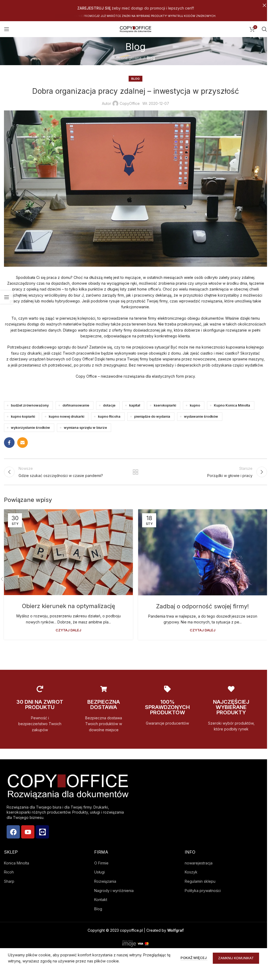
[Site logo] (135, 28)
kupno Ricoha (109, 416)
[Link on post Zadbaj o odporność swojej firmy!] (202, 552)
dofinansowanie (75, 405)
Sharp (9, 881)
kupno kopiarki (23, 416)
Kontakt (100, 899)
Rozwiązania (105, 881)
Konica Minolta (16, 863)
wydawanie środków (201, 416)
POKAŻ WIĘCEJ (193, 958)
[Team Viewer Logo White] (42, 831)
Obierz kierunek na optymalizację (68, 606)
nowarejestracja (199, 863)
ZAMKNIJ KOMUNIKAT (236, 958)
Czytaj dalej (68, 630)
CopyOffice (130, 103)
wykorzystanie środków (30, 428)
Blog (151, 58)
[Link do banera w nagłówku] (135, 5)
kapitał (134, 405)
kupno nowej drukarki (66, 416)
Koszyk (191, 872)
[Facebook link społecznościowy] (9, 442)
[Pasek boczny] (6, 297)
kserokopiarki (165, 405)
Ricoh (9, 872)
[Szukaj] (264, 29)
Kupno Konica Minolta (232, 405)
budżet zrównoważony (30, 405)
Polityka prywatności (203, 890)
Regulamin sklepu (200, 881)
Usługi (99, 872)
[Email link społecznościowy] (22, 442)
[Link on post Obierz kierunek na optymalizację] (68, 552)
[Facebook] (13, 831)
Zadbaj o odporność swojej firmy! (202, 606)
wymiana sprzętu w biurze (85, 428)
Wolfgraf (175, 930)
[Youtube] (27, 831)
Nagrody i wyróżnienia (114, 890)
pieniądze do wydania (152, 416)
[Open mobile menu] (6, 29)
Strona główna (128, 58)
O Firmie (101, 863)
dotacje (109, 405)
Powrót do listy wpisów (135, 472)
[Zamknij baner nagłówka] (264, 5)
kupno (195, 405)
